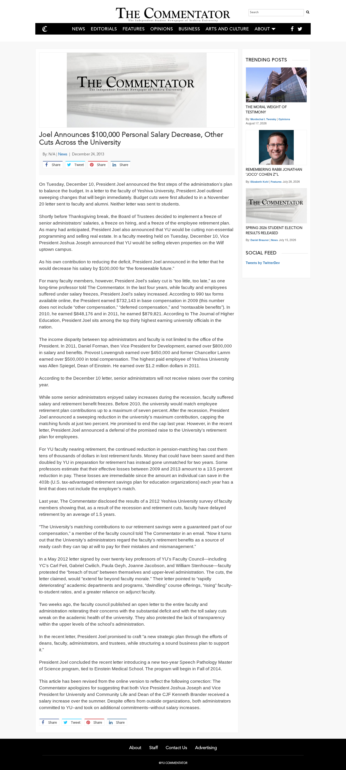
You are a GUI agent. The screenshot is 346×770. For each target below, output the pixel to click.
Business (189, 29)
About (262, 29)
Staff (153, 748)
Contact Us (176, 748)
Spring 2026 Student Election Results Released (274, 230)
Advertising (206, 748)
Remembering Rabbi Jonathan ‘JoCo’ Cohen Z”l (274, 172)
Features (134, 29)
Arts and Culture (227, 29)
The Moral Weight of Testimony (266, 110)
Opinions (161, 29)
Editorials (104, 29)
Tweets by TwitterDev (263, 262)
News (78, 29)
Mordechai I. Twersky (263, 119)
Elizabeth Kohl (259, 181)
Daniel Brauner (259, 240)
